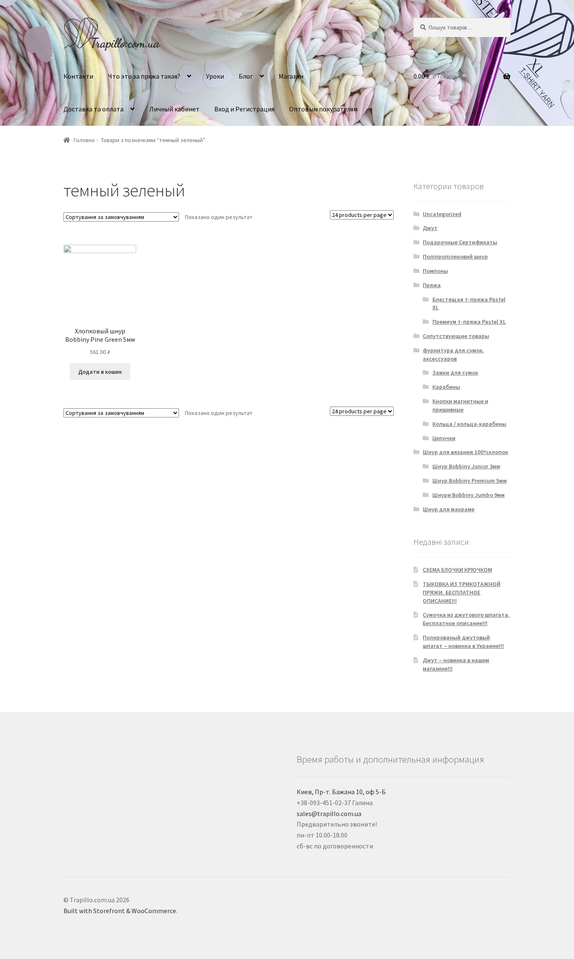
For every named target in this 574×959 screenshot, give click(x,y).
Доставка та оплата (93, 109)
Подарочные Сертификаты (460, 242)
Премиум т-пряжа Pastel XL (469, 321)
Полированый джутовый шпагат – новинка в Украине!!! (463, 642)
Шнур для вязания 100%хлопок (465, 452)
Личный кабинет (174, 109)
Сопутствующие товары (456, 336)
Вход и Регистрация (244, 109)
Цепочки (444, 438)
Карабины (446, 387)
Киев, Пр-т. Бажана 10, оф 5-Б (341, 791)
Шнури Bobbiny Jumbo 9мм (468, 495)
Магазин (291, 76)
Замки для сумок (455, 372)
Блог (246, 76)
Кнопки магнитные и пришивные (460, 405)
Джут (430, 228)
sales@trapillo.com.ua (329, 813)
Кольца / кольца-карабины (469, 424)
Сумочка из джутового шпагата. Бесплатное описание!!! (466, 619)
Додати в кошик (100, 371)
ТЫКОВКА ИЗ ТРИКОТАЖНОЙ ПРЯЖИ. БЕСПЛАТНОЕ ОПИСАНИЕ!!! (461, 592)
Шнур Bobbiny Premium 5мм (469, 480)
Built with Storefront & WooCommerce (119, 910)
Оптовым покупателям (323, 109)
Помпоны (435, 271)
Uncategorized (442, 214)
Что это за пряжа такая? (144, 76)
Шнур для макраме (448, 509)
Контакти (78, 76)
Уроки (215, 76)
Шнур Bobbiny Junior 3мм (466, 466)
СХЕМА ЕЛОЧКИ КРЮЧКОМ (457, 569)
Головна (84, 140)
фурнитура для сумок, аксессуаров (453, 354)
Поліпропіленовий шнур (455, 256)
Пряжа (432, 285)
